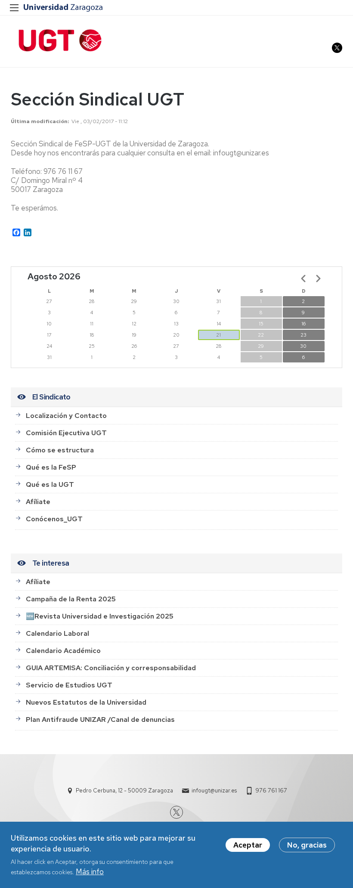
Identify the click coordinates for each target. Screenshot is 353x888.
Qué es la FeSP (51, 467)
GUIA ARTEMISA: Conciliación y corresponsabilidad (111, 667)
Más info (90, 871)
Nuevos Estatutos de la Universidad (86, 702)
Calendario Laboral (57, 633)
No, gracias (307, 845)
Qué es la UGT (50, 484)
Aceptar (247, 845)
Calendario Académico (63, 650)
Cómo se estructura (60, 450)
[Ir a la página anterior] (303, 278)
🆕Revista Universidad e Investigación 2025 (99, 616)
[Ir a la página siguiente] (318, 278)
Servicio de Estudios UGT (69, 685)
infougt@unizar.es (214, 790)
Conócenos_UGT (54, 518)
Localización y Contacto (66, 415)
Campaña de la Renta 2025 (71, 598)
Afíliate (38, 501)
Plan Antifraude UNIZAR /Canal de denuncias (100, 719)
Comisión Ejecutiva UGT (66, 432)
